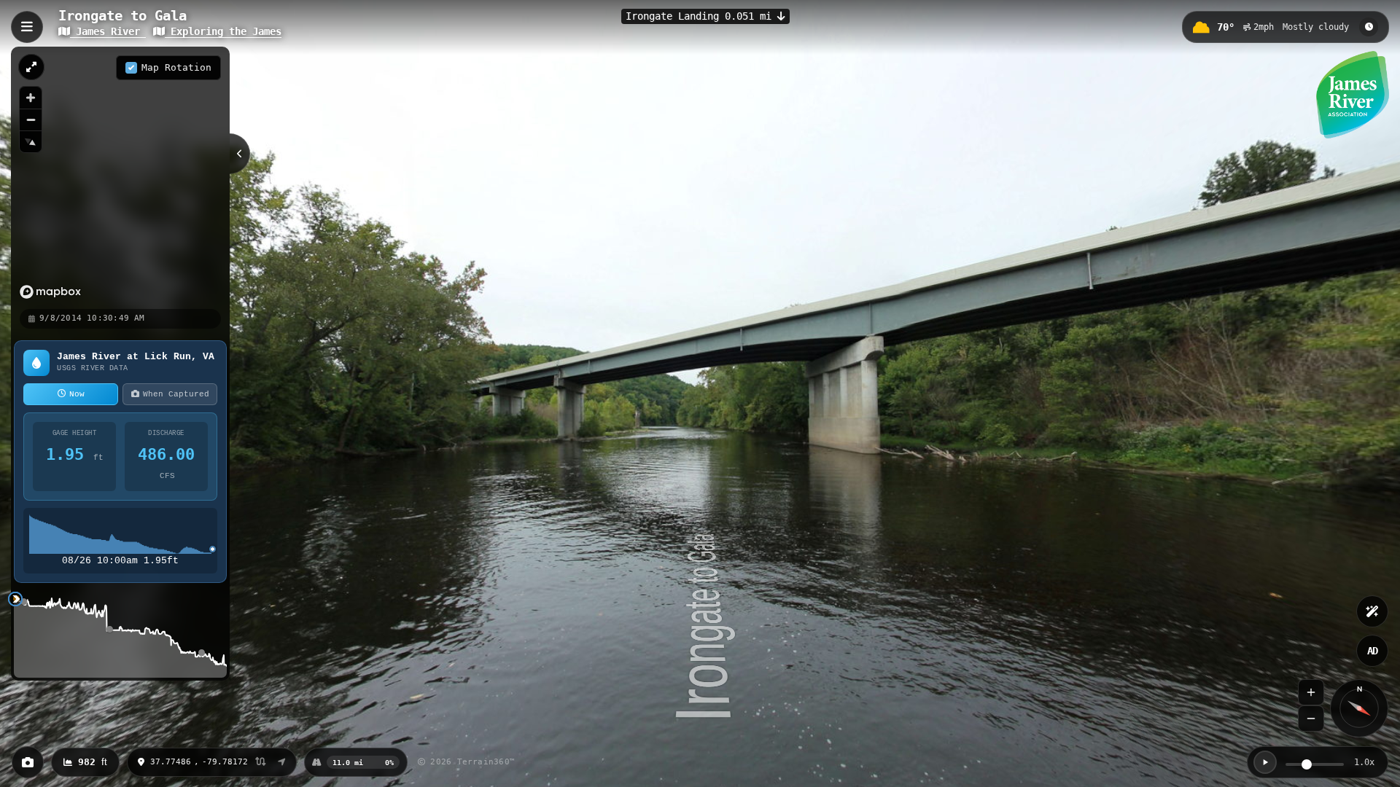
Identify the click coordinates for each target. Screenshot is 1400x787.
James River (108, 31)
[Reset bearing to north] (31, 141)
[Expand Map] (31, 67)
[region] (120, 177)
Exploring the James (223, 31)
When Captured (176, 394)
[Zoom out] (31, 119)
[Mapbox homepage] (50, 291)
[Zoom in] (31, 98)
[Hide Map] (240, 153)
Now (77, 394)
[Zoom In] (1311, 692)
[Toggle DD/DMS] (260, 762)
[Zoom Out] (1311, 718)
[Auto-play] (1265, 762)
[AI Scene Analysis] (1372, 611)
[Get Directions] (282, 762)
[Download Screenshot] (28, 762)
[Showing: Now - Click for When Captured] (1368, 26)
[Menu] (27, 27)
